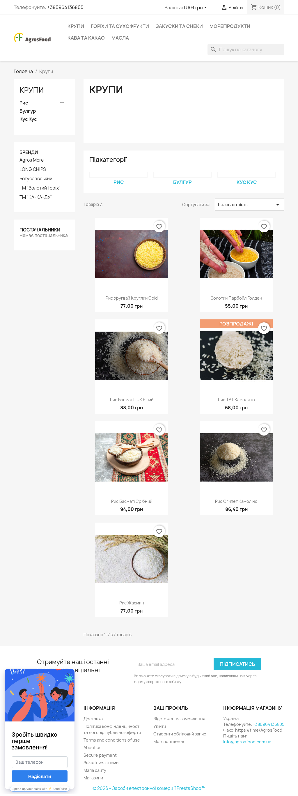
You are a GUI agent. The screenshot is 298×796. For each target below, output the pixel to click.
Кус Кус (28, 119)
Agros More (31, 160)
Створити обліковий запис (179, 734)
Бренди (28, 152)
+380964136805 (65, 7)
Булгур (27, 111)
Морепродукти (230, 26)
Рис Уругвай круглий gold (132, 298)
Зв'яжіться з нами (101, 762)
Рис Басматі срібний (131, 501)
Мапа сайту (95, 770)
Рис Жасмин (131, 603)
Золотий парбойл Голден (236, 298)
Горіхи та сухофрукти (120, 26)
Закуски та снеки (179, 26)
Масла (120, 38)
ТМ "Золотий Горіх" (40, 188)
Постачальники (39, 230)
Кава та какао (86, 38)
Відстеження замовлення (179, 718)
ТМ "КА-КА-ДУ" (35, 197)
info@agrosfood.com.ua (247, 741)
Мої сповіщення (169, 741)
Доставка (93, 718)
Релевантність (249, 204)
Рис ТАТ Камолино (236, 399)
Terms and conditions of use (112, 740)
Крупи (76, 26)
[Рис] (118, 175)
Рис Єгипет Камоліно (236, 501)
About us (93, 747)
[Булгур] (182, 175)
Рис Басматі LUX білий (131, 399)
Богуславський (35, 179)
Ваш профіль (170, 708)
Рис (23, 103)
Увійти (159, 726)
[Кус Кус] (246, 175)
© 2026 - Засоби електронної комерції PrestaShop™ (149, 788)
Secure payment (100, 755)
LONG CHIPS (32, 169)
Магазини (93, 778)
